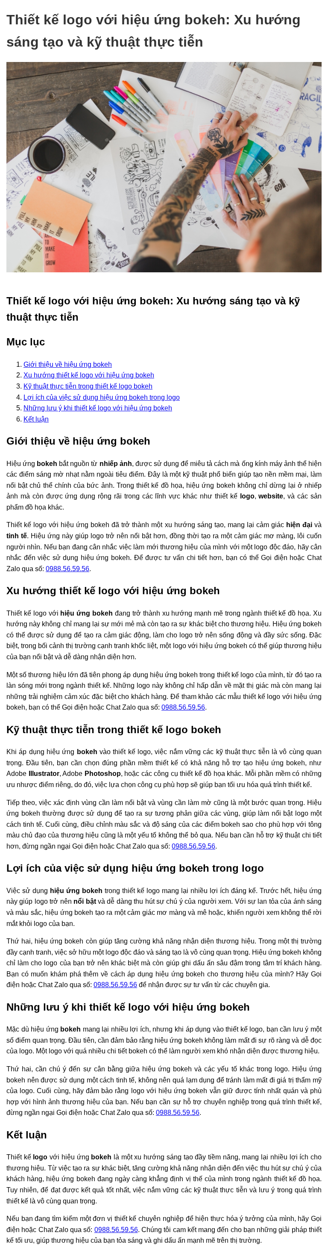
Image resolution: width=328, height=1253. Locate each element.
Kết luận (36, 419)
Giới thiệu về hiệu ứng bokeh (67, 364)
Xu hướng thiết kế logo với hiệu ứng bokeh (88, 375)
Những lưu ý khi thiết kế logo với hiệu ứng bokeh (97, 408)
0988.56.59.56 (67, 568)
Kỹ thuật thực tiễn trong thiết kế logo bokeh (87, 386)
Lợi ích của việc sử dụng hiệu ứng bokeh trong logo (101, 397)
